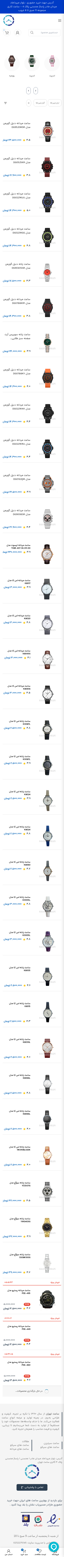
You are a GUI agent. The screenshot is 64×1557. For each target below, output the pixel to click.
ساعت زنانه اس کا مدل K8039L (19, 1041)
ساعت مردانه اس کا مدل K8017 (19, 582)
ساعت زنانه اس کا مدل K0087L (19, 723)
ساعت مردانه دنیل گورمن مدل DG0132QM (16, 477)
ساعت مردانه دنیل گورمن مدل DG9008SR (16, 512)
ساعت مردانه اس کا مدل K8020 (19, 617)
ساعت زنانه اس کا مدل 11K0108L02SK (19, 1148)
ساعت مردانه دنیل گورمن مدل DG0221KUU (16, 196)
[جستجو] (31, 32)
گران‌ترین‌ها (40, 103)
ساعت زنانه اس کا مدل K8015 (19, 1005)
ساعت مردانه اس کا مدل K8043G (19, 652)
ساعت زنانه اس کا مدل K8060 (19, 863)
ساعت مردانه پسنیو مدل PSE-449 (18, 1328)
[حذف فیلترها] (28, 103)
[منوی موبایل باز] (59, 20)
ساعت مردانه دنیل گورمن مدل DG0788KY (16, 372)
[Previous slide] (35, 90)
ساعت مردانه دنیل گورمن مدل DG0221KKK (16, 407)
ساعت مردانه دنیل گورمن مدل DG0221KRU (16, 442)
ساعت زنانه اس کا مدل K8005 (19, 969)
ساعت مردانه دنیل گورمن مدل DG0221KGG (16, 231)
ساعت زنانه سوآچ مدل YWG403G (20, 1220)
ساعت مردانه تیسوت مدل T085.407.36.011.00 (18, 547)
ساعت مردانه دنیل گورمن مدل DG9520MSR (16, 125)
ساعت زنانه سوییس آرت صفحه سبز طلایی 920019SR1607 (17, 336)
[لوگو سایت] (9, 20)
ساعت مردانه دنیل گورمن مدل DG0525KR (16, 160)
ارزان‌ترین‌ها (54, 103)
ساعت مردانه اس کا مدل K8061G (19, 687)
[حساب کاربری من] (17, 32)
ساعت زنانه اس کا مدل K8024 (19, 793)
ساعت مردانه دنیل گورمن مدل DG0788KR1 (16, 301)
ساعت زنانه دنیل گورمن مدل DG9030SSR (17, 266)
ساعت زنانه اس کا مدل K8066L (19, 1077)
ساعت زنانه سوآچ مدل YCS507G (20, 1184)
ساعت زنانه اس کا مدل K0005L (19, 899)
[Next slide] (28, 90)
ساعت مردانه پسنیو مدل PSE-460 (18, 1364)
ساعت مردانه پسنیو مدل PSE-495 (18, 1292)
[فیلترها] (5, 103)
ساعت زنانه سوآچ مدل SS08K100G (20, 1256)
